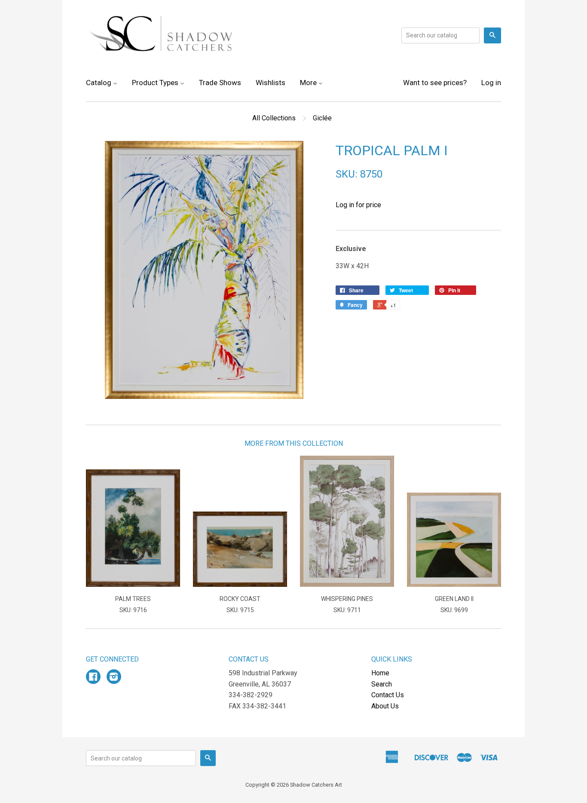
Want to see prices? (435, 82)
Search (381, 684)
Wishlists (270, 82)
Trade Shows (220, 82)
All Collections (274, 118)
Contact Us (387, 695)
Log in (491, 82)
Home (380, 673)
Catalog (99, 82)
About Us (385, 706)
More (309, 82)
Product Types (156, 82)
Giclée (322, 118)
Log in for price (358, 205)
